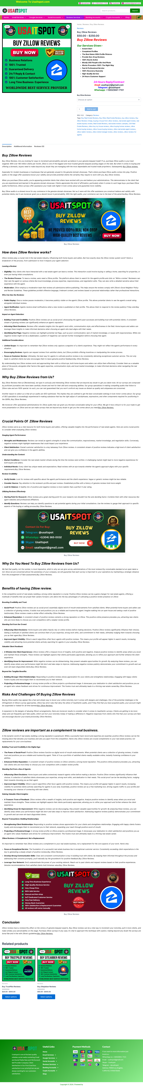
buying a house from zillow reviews (105, 121)
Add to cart (91, 109)
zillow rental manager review (103, 132)
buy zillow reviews (128, 118)
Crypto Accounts (113, 17)
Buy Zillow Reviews (84, 95)
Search (135, 11)
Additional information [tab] (23, 146)
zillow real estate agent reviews (125, 129)
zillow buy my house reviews (99, 126)
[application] (25, 17)
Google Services (36, 17)
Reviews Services (73, 17)
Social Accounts (54, 17)
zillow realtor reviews (84, 132)
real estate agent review (127, 121)
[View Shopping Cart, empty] (139, 17)
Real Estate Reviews (100, 123)
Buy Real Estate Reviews (90, 118)
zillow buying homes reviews (120, 126)
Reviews (86, 24)
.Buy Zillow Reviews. (45, 933)
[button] (68, 27)
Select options (11, 997)
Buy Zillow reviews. (130, 166)
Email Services (18, 17)
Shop (127, 17)
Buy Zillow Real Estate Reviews (110, 118)
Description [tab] (7, 146)
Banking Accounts (93, 17)
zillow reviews (118, 132)
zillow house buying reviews (103, 129)
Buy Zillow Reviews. (106, 407)
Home (6, 17)
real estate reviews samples (118, 123)
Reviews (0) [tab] (39, 146)
